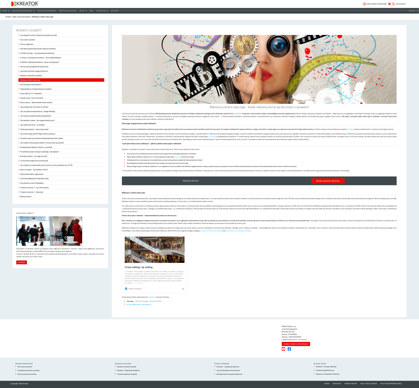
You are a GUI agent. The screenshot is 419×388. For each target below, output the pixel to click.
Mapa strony (351, 383)
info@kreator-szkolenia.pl (297, 339)
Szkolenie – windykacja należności (227, 367)
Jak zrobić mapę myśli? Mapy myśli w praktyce (37, 134)
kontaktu (151, 297)
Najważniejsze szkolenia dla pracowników (36, 89)
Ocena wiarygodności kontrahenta (228, 370)
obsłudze (211, 136)
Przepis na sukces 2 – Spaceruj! (31, 192)
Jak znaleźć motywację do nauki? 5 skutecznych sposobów (42, 143)
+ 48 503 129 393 (154, 301)
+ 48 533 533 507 (294, 337)
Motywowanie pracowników (27, 374)
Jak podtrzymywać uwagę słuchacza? (34, 71)
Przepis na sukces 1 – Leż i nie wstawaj (34, 187)
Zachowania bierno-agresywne (31, 174)
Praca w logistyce (26, 44)
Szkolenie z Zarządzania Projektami (327, 374)
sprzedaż (350, 129)
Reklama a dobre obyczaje (30, 80)
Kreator (8, 17)
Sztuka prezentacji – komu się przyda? (34, 129)
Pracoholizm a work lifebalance (32, 183)
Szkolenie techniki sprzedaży (126, 367)
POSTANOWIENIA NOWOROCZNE (34, 178)
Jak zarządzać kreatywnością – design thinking (37, 111)
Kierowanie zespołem (24, 367)
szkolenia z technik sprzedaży (211, 231)
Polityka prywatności (391, 383)
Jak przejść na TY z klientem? (31, 93)
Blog (14, 17)
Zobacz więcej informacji (295, 344)
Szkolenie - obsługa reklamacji (326, 366)
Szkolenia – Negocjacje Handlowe (128, 370)
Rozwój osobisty (24, 17)
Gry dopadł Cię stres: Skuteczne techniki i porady (38, 35)
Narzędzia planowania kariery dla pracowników (38, 49)
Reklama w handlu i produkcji (31, 75)
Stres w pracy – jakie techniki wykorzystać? (36, 102)
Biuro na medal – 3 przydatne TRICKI (34, 169)
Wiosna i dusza (25, 196)
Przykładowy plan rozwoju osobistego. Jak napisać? (39, 152)
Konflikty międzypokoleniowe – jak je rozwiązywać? (39, 62)
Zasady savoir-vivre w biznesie (31, 98)
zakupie (178, 157)
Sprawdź (21, 262)
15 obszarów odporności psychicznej (34, 161)
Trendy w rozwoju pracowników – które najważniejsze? (40, 57)
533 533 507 (400, 4)
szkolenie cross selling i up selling (238, 231)
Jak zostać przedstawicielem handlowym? (35, 116)
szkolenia (238, 113)
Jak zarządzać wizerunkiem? (30, 84)
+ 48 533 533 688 (140, 301)
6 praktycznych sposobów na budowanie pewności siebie (41, 138)
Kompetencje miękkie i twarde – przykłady (36, 147)
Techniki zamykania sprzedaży (127, 374)
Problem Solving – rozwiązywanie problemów (37, 53)
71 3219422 (292, 334)
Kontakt (337, 383)
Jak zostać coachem (27, 40)
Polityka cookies (368, 383)
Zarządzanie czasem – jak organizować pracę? (37, 120)
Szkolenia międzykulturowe (325, 370)
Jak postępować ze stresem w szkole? (34, 107)
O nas (326, 383)
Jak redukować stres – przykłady (32, 125)
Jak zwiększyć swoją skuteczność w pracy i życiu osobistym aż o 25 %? (46, 165)
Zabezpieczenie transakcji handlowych (229, 374)
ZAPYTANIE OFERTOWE (376, 4)
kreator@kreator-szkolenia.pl (139, 304)
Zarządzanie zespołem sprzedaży (28, 370)
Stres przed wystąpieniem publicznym (34, 66)
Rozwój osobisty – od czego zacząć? (33, 156)
